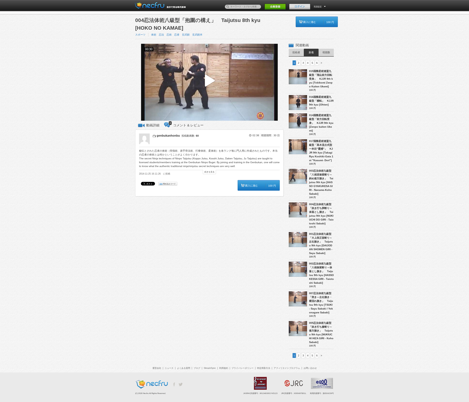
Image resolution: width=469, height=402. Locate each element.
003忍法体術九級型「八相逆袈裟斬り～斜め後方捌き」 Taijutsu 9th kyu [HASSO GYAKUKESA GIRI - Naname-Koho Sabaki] (321, 182)
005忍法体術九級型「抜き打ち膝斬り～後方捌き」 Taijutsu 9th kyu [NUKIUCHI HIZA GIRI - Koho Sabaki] (321, 332)
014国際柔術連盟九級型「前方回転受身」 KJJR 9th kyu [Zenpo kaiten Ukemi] (321, 123)
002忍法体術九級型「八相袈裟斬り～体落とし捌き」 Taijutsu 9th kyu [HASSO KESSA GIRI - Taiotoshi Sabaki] (321, 273)
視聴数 (326, 52)
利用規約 (223, 368)
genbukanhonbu (168, 135)
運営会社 (156, 368)
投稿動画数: (190, 135)
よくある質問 (183, 368)
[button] (209, 82)
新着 (311, 52)
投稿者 (296, 52)
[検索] (227, 6)
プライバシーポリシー (243, 368)
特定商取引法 (263, 368)
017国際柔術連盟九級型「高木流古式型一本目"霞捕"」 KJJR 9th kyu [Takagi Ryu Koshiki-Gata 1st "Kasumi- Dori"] (321, 151)
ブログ (197, 368)
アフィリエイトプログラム (287, 368)
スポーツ (140, 34)
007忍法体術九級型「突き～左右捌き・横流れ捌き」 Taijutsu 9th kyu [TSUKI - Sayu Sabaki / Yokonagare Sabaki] (321, 303)
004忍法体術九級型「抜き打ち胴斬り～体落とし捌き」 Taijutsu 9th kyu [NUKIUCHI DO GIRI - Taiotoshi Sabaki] (321, 214)
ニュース (169, 368)
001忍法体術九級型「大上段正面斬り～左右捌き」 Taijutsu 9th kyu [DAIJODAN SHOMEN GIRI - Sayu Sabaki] (321, 243)
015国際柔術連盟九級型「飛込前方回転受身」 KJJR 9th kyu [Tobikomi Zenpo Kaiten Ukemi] (321, 79)
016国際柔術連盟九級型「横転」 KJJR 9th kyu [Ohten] (321, 100)
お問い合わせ (310, 368)
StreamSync (210, 368)
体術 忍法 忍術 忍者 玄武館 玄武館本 (176, 34)
